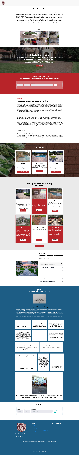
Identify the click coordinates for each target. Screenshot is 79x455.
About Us (34, 426)
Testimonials (34, 429)
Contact (34, 432)
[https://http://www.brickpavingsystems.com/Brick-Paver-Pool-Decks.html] (55, 193)
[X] (19, 437)
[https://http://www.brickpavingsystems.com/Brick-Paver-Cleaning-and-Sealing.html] (39, 220)
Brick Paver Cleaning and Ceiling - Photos (46, 429)
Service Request (33, 83)
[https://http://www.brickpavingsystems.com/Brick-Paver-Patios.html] (39, 194)
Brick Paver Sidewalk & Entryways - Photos (47, 428)
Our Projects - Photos (34, 428)
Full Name (18, 83)
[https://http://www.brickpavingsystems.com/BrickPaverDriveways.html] (23, 194)
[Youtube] (23, 437)
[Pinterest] (25, 437)
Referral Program (34, 431)
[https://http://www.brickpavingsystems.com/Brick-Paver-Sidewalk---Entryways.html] (23, 220)
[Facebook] (16, 437)
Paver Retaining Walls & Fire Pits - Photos (46, 430)
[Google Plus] (21, 437)
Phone (25, 83)
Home (34, 425)
